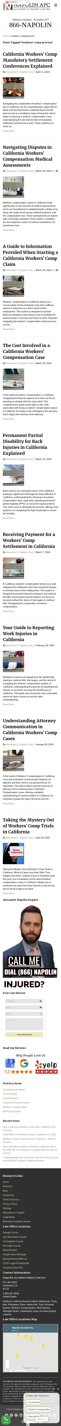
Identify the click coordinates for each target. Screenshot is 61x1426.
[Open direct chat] (54, 1389)
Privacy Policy (10, 1204)
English (13, 2)
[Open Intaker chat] (28, 1424)
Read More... (9, 131)
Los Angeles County (13, 1241)
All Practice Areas (12, 1111)
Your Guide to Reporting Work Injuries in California (28, 633)
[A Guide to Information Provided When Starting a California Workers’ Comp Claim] (13, 286)
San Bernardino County (15, 1237)
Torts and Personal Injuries (16, 1102)
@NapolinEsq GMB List (15, 1259)
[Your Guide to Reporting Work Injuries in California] (13, 661)
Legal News (9, 1217)
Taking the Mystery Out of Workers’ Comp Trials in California (28, 825)
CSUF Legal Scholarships (16, 1263)
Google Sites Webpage (14, 1254)
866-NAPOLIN (30, 25)
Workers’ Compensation (15, 1107)
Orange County (10, 1232)
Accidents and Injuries (14, 1089)
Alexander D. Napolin (14, 1212)
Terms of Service (11, 1199)
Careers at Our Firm (13, 1267)
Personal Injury (10, 1098)
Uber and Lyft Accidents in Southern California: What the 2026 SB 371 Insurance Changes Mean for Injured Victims (30, 1149)
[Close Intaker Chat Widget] (58, 1389)
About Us (7, 1186)
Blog (5, 1191)
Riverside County (11, 1246)
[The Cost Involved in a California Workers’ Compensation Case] (13, 379)
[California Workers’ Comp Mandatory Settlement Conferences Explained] (13, 88)
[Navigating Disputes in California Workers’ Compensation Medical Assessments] (13, 187)
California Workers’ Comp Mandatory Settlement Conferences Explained (30, 60)
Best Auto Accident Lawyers (17, 1221)
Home (6, 36)
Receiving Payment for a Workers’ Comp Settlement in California (29, 540)
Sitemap (7, 1208)
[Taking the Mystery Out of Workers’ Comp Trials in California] (13, 853)
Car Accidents (10, 1094)
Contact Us (8, 1195)
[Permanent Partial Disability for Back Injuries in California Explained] (13, 475)
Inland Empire (10, 1250)
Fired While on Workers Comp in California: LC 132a (29, 1134)
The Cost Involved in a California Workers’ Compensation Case (26, 351)
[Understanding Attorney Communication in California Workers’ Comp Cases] (13, 760)
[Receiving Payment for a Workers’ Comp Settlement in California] (13, 568)
